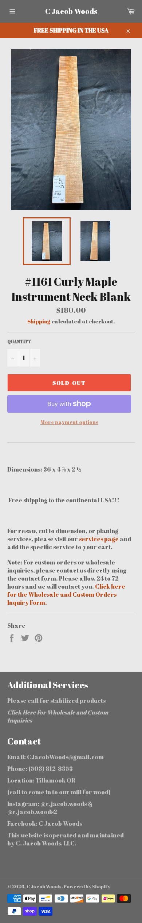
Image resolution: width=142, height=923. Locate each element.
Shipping (39, 321)
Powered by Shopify (87, 886)
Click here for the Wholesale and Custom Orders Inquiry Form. (66, 594)
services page (99, 539)
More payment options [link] (69, 422)
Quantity (19, 341)
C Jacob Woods (71, 11)
